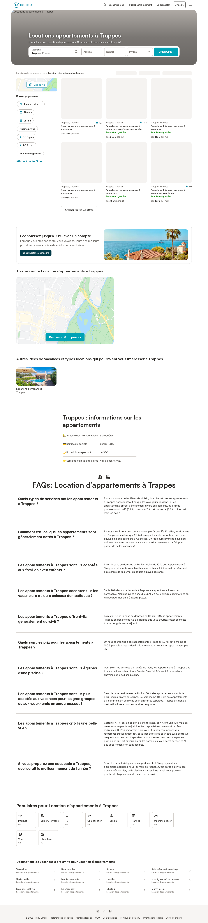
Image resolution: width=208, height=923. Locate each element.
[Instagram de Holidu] (98, 911)
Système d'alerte (174, 917)
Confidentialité (110, 917)
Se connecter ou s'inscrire (36, 253)
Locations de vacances (27, 73)
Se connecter (163, 5)
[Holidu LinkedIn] (104, 911)
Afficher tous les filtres (29, 161)
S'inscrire (179, 5)
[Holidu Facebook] (110, 911)
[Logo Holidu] (29, 5)
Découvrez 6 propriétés (65, 337)
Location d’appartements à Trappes (66, 73)
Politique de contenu (130, 917)
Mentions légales (84, 917)
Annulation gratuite (30, 153)
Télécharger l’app (115, 5)
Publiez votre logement (140, 5)
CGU (97, 917)
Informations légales (153, 917)
